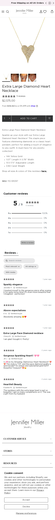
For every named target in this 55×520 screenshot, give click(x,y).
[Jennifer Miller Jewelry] (24, 11)
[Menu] (3, 12)
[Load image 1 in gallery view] (27, 44)
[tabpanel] (27, 328)
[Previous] (46, 3)
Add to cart (28, 118)
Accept (26, 500)
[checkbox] (10, 272)
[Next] (53, 3)
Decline (26, 507)
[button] (44, 11)
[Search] (9, 12)
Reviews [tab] (11, 253)
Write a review (27, 242)
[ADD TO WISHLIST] (49, 118)
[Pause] (49, 3)
